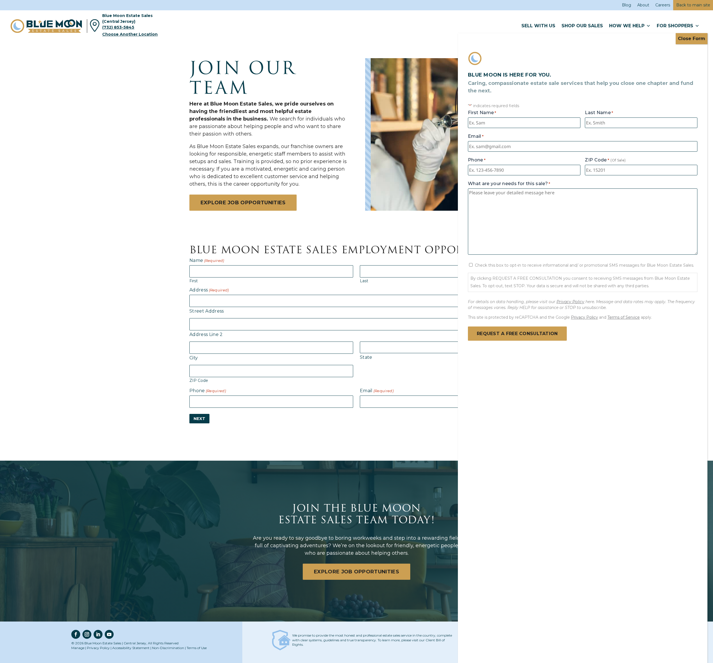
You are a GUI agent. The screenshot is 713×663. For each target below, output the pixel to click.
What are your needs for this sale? (509, 183)
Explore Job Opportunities (243, 203)
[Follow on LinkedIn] (98, 634)
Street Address (206, 311)
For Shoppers (675, 25)
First (193, 280)
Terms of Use (197, 648)
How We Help (626, 25)
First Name (482, 112)
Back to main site (693, 5)
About (643, 5)
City (193, 357)
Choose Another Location (130, 34)
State (366, 357)
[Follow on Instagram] (86, 634)
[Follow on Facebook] (75, 634)
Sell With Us (538, 25)
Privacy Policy (98, 648)
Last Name (599, 112)
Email (377, 390)
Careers (662, 5)
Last (364, 280)
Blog (626, 5)
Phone (207, 390)
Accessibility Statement (131, 648)
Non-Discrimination (168, 648)
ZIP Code (198, 380)
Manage (77, 648)
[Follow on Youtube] (109, 634)
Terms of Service (623, 317)
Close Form (691, 38)
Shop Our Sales (582, 25)
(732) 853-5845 (118, 27)
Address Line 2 (206, 334)
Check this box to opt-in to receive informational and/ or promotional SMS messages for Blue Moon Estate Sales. (584, 265)
